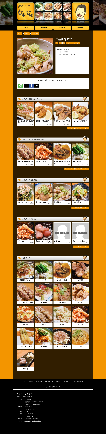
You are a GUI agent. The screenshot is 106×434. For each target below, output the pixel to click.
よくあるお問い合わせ (53, 387)
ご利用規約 (27, 421)
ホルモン (69, 43)
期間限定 (62, 43)
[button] (20, 86)
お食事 (26, 27)
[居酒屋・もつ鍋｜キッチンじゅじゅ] (53, 12)
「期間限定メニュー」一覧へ (79, 128)
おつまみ (76, 43)
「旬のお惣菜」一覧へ (81, 207)
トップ (19, 33)
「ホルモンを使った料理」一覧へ (77, 169)
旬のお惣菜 (35, 33)
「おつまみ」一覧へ (81, 246)
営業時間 (80, 27)
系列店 (66, 381)
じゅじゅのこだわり (77, 381)
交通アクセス (62, 27)
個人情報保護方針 (36, 421)
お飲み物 (44, 27)
